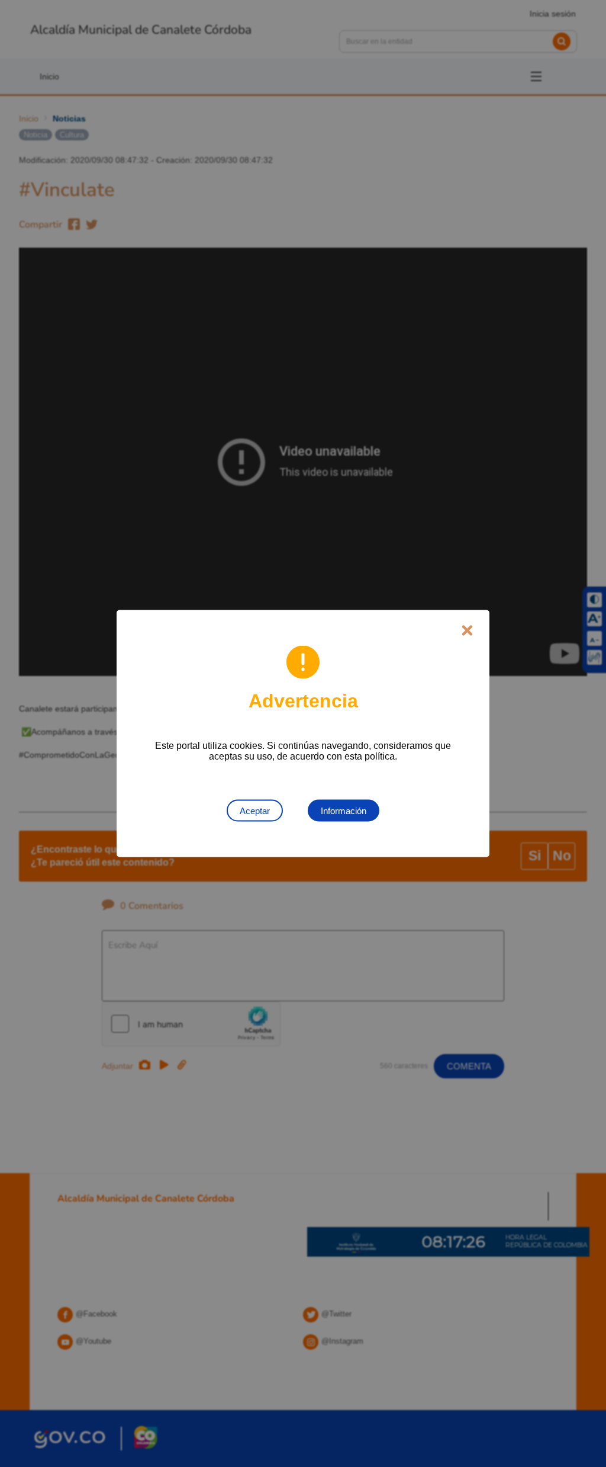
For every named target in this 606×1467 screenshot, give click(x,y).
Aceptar (255, 811)
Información (343, 811)
